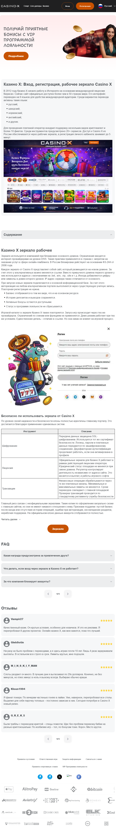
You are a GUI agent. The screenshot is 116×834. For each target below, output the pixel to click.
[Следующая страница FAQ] (68, 594)
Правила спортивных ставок (45, 766)
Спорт (26, 6)
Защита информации (71, 759)
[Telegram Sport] (40, 776)
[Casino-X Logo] (9, 6)
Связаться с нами (94, 759)
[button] (107, 6)
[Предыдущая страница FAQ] (48, 594)
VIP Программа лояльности (75, 766)
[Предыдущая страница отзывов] (48, 739)
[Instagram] (69, 776)
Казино (46, 6)
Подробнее (16, 56)
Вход (67, 6)
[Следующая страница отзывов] (68, 739)
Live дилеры (36, 6)
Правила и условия (26, 759)
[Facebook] (79, 776)
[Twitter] (59, 776)
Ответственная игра (48, 759)
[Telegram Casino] (50, 776)
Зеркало (58, 529)
